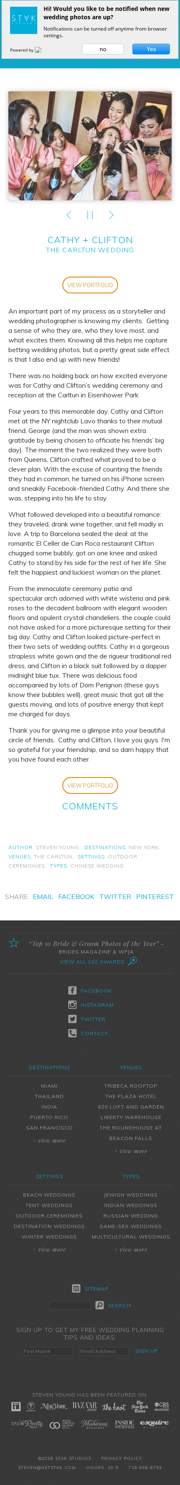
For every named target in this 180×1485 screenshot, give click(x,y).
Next (110, 215)
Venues (131, 1067)
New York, (144, 847)
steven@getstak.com (47, 1467)
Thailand (49, 1096)
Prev (69, 215)
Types (131, 1176)
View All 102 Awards (92, 962)
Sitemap (96, 1288)
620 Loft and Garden (131, 1107)
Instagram (96, 1005)
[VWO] (43, 50)
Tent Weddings (49, 1205)
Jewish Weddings (131, 1195)
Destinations (49, 1067)
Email (43, 896)
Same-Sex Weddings (131, 1226)
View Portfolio (90, 285)
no (103, 49)
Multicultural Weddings (131, 1237)
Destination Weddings (49, 1226)
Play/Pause (90, 215)
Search (119, 1305)
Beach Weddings (49, 1195)
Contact (94, 1033)
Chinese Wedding (97, 866)
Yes (151, 49)
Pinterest (155, 896)
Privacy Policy (121, 1458)
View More (49, 1140)
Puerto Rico (49, 1117)
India (49, 1107)
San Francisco (49, 1128)
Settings (49, 1176)
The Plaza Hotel (131, 1096)
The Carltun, (54, 856)
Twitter (115, 896)
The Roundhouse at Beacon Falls (131, 1133)
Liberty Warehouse (131, 1117)
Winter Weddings (49, 1237)
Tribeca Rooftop (130, 1086)
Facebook (76, 896)
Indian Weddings (130, 1205)
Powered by (22, 50)
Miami (49, 1086)
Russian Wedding (130, 1216)
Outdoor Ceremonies (49, 1216)
